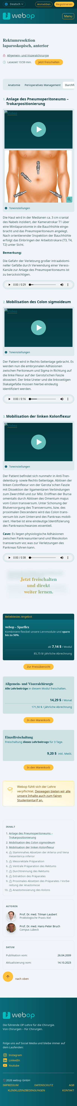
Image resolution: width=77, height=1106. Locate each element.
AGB (71, 1085)
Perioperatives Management (43, 85)
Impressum (11, 1085)
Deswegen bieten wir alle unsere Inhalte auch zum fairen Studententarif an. (43, 796)
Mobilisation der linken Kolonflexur (31, 847)
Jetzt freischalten (48, 62)
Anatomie (14, 85)
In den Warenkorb (38, 767)
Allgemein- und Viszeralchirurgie (28, 55)
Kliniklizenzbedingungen (26, 1090)
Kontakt (68, 1090)
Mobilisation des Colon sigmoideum (32, 842)
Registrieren (64, 4)
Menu (68, 16)
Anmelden (44, 4)
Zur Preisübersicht (38, 666)
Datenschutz (43, 1085)
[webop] (19, 16)
